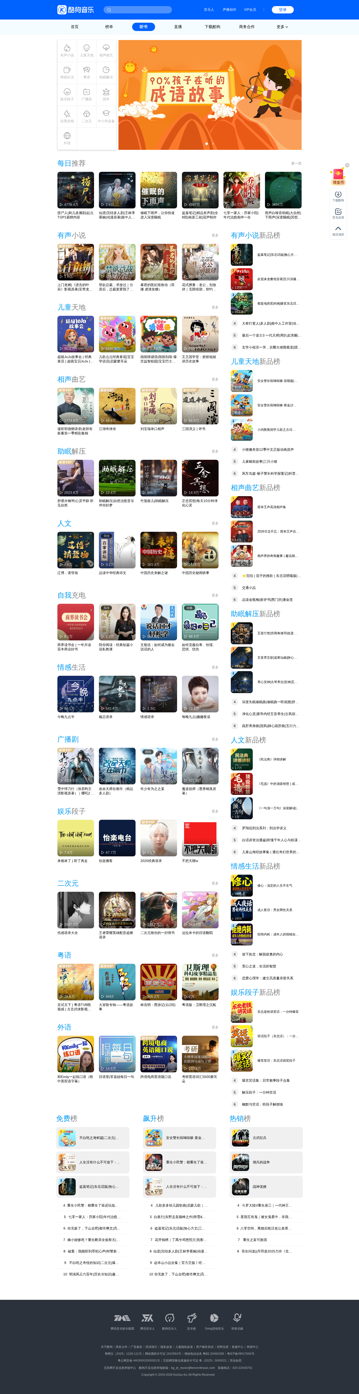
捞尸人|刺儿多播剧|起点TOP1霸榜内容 (75, 215)
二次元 (87, 121)
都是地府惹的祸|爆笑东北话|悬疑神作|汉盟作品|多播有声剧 (277, 304)
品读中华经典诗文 (112, 573)
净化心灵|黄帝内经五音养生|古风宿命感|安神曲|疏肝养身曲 (265, 714)
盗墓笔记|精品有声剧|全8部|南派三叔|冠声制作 (200, 215)
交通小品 (245, 588)
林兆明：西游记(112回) (158, 1005)
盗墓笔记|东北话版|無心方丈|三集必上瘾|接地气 (277, 255)
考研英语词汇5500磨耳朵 (199, 1079)
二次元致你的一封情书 (157, 933)
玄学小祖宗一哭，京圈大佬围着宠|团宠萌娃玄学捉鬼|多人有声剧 (266, 347)
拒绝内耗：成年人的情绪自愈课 (278, 935)
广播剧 (87, 99)
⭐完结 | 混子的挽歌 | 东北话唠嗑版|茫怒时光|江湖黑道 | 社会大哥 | (266, 576)
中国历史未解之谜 (154, 573)
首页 (75, 27)
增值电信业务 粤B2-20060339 (204, 1353)
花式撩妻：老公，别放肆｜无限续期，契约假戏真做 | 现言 (199, 287)
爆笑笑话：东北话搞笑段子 (276, 1060)
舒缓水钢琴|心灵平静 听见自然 (75, 503)
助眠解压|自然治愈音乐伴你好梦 (116, 503)
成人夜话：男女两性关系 (274, 910)
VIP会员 (250, 9)
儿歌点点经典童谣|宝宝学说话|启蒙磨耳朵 (116, 359)
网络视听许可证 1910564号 (163, 1353)
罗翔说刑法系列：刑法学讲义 (260, 828)
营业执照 (236, 1360)
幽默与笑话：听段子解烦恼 (258, 1104)
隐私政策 (166, 1347)
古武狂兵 (259, 1138)
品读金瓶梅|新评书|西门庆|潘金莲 (263, 600)
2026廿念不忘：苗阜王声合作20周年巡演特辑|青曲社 (278, 532)
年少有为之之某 (152, 789)
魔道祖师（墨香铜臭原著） (199, 791)
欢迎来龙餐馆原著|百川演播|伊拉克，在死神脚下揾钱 (277, 279)
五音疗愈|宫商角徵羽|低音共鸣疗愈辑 (277, 633)
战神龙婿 (259, 1187)
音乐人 (209, 9)
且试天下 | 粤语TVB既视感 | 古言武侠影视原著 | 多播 (74, 1007)
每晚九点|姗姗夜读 (196, 717)
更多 (215, 235)
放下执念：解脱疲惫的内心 (258, 954)
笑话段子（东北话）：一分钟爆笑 (278, 1036)
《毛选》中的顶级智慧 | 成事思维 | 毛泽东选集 (277, 784)
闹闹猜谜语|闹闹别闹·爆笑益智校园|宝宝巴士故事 (158, 359)
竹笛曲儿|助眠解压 (154, 501)
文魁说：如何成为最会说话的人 (157, 647)
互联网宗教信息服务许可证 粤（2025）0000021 (195, 1360)
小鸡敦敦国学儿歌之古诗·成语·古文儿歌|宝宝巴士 (276, 430)
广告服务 (136, 1347)
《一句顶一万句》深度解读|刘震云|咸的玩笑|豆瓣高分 (278, 808)
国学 (106, 99)
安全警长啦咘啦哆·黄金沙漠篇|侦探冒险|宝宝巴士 (276, 405)
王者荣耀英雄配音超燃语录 (116, 935)
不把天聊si (190, 861)
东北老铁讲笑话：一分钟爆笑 (278, 1012)
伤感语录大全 (67, 933)
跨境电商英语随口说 (155, 1077)
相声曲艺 (106, 55)
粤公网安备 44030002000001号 (139, 1360)
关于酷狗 (107, 1347)
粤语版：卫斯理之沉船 (199, 1005)
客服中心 (237, 1347)
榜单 (109, 27)
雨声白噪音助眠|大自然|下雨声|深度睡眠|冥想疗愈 (283, 215)
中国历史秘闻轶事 (195, 573)
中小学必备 (106, 121)
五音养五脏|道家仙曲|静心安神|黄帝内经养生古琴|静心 (277, 658)
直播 (178, 27)
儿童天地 (87, 55)
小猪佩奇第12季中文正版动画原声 (264, 449)
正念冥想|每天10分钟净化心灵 (200, 503)
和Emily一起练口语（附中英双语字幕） (75, 1079)
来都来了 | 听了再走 (72, 861)
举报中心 (252, 1347)
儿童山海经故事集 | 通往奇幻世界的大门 (265, 852)
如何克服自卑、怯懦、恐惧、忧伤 (199, 647)
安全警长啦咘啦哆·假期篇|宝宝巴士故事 (277, 381)
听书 (144, 27)
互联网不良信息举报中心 (120, 1368)
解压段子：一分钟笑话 (255, 1092)
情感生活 (67, 77)
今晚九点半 (65, 717)
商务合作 (247, 27)
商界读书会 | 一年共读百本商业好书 (74, 647)
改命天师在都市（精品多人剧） (116, 791)
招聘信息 (223, 1347)
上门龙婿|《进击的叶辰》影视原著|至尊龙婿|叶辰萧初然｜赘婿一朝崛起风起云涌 (75, 287)
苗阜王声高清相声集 (271, 507)
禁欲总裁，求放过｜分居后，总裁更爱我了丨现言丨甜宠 (116, 287)
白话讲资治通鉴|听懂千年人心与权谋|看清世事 (265, 840)
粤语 (86, 77)
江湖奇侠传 (107, 429)
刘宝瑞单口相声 (152, 429)
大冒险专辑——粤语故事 (116, 1007)
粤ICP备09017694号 (240, 1353)
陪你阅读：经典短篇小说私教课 (116, 647)
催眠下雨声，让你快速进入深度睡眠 (157, 215)
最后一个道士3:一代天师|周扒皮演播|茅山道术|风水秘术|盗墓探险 (266, 335)
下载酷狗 (212, 27)
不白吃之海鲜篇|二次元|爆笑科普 (99, 1138)
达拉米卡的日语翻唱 (197, 933)
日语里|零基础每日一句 (116, 1077)
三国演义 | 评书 (193, 429)
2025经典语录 (151, 861)
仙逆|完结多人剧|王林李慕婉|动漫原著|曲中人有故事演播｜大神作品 (117, 215)
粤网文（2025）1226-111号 (123, 1353)
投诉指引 (151, 1347)
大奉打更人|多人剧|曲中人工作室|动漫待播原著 (265, 324)
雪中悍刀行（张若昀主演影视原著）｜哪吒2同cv (75, 791)
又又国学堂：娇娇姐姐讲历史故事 (199, 359)
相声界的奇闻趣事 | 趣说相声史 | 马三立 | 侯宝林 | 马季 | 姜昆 (277, 556)
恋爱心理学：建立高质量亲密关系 (263, 978)
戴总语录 (106, 717)
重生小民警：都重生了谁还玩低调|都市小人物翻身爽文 (187, 1162)
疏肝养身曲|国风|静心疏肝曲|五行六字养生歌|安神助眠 (265, 726)
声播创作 (229, 9)
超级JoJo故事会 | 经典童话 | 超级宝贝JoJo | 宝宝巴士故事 (74, 359)
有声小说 (67, 55)
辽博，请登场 (67, 573)
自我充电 (67, 121)
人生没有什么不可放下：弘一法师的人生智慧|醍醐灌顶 (100, 1162)
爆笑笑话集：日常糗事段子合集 (262, 1080)
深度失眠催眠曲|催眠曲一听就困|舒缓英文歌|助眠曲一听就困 (265, 702)
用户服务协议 (205, 1347)
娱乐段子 (67, 99)
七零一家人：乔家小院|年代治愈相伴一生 (241, 215)
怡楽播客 (106, 861)
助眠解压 (106, 77)
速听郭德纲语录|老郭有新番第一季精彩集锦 (75, 431)
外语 (67, 143)
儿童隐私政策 (184, 1347)
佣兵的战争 (261, 1162)
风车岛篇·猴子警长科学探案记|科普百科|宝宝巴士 (265, 474)
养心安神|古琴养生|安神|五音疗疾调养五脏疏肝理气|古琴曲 (278, 682)
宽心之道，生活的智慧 (255, 966)
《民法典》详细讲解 (271, 759)
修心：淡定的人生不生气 (274, 885)
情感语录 (147, 717)
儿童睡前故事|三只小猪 (255, 461)
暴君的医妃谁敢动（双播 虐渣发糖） (157, 287)
